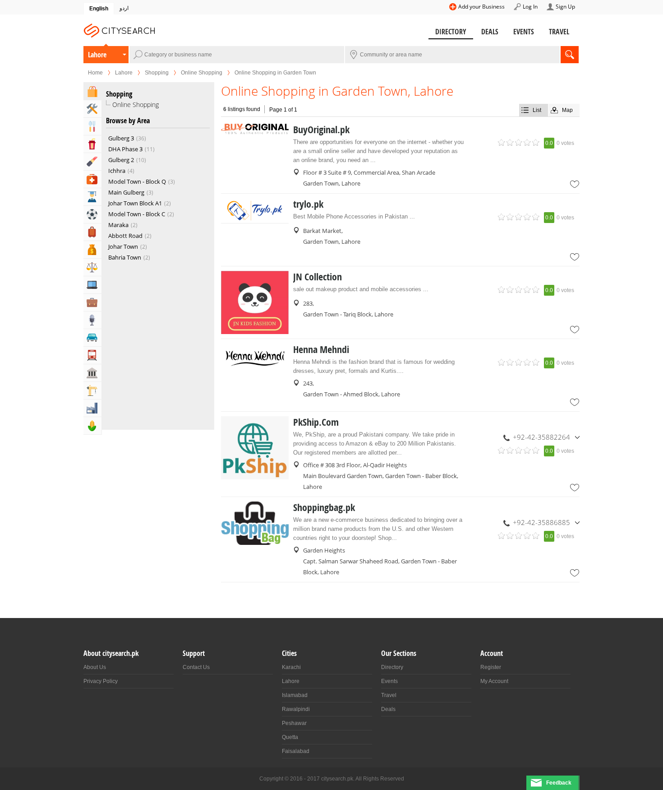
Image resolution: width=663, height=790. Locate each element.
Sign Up (565, 6)
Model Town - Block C (140, 214)
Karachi (291, 667)
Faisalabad (295, 751)
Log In (530, 6)
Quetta (290, 737)
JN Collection (317, 276)
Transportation (92, 355)
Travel (559, 32)
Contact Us (196, 667)
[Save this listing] (575, 184)
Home (95, 73)
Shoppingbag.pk (324, 507)
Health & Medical (92, 179)
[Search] (570, 54)
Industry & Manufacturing (92, 408)
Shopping (157, 73)
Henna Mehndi (321, 349)
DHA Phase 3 (130, 149)
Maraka (122, 225)
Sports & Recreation (92, 214)
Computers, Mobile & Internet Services (92, 284)
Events (523, 32)
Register (490, 667)
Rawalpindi (296, 709)
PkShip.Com (316, 422)
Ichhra (120, 171)
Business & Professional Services (92, 302)
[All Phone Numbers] (577, 437)
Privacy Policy (100, 681)
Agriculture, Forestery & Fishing (92, 425)
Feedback (558, 783)
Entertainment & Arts (92, 144)
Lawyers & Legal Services (92, 267)
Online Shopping (201, 73)
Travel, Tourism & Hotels (92, 232)
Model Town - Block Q (140, 181)
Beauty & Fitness (92, 161)
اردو (124, 8)
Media (92, 320)
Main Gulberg (130, 192)
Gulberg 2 (126, 160)
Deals (489, 32)
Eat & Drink (92, 126)
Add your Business (481, 6)
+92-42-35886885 (541, 522)
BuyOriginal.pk (321, 129)
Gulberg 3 (126, 138)
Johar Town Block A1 (138, 203)
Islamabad (295, 695)
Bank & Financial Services (92, 249)
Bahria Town (128, 257)
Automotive (92, 337)
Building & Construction (92, 390)
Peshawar (294, 723)
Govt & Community (92, 372)
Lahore (97, 55)
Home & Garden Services (92, 108)
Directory (450, 32)
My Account (494, 681)
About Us (94, 667)
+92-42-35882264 (541, 436)
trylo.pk (308, 204)
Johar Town (126, 246)
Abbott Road (129, 236)
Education (92, 196)
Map (567, 110)
